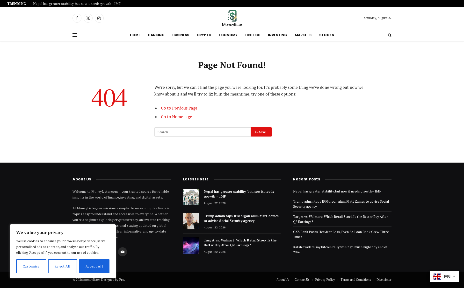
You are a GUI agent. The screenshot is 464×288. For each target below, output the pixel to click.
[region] (63, 251)
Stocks (326, 35)
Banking (156, 35)
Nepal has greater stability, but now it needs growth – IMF (77, 4)
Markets (303, 35)
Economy (228, 35)
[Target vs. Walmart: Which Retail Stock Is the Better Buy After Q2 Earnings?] (191, 245)
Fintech (252, 35)
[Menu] (74, 35)
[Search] (389, 35)
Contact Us (302, 279)
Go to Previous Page (179, 108)
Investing (277, 35)
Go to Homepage (176, 116)
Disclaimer (384, 279)
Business (180, 35)
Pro (121, 279)
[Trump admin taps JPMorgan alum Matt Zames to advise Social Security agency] (191, 221)
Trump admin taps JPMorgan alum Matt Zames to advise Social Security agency (241, 218)
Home (135, 35)
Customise (31, 266)
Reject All (63, 266)
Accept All (94, 266)
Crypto (204, 35)
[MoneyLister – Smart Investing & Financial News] (232, 18)
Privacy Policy (325, 279)
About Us (282, 279)
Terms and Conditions (356, 279)
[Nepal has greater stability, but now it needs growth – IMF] (191, 197)
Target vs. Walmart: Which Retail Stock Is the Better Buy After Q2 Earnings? (240, 242)
